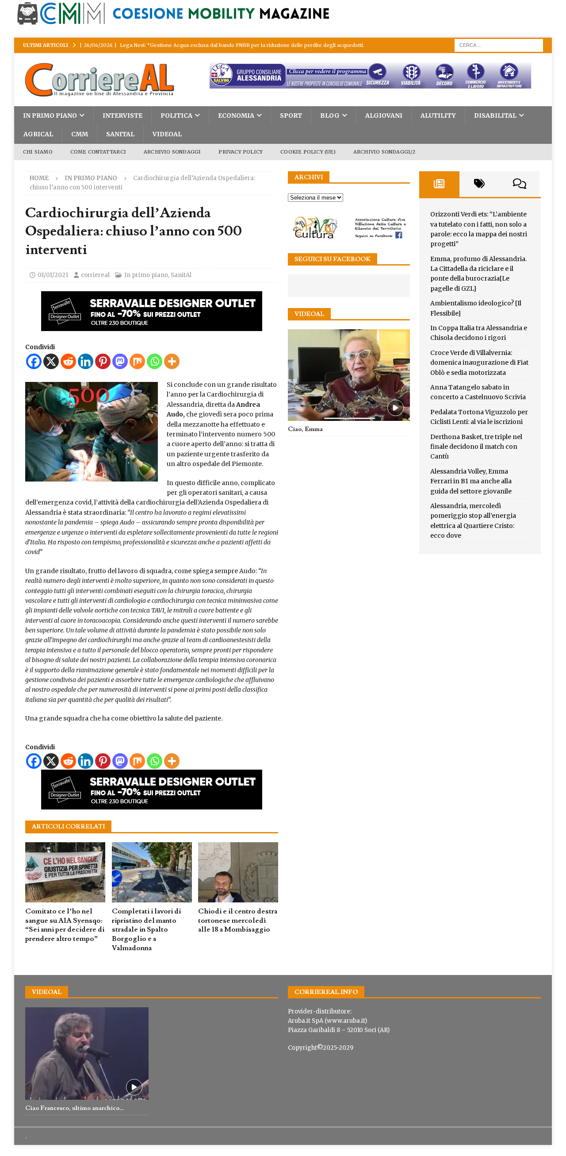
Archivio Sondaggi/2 (384, 152)
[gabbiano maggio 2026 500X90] (151, 326)
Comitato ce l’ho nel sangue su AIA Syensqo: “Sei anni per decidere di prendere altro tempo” (64, 925)
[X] (51, 361)
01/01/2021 (53, 275)
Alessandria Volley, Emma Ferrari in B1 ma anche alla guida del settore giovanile (471, 481)
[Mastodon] (120, 361)
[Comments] (519, 184)
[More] (172, 361)
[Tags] (479, 184)
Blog (330, 115)
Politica (176, 115)
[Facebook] (34, 361)
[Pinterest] (103, 361)
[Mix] (137, 361)
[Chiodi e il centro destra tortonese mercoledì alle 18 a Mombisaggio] (238, 872)
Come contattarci (98, 152)
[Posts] (439, 184)
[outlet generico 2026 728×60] (359, 84)
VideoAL (167, 134)
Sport (291, 115)
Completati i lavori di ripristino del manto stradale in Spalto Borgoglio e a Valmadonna (146, 929)
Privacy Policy (240, 152)
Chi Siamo (38, 152)
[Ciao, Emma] (348, 375)
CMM (79, 134)
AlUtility (438, 115)
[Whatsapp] (154, 361)
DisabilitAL (495, 115)
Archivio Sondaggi (172, 152)
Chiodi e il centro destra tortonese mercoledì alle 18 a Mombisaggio (237, 920)
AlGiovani (383, 115)
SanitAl (120, 134)
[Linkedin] (85, 361)
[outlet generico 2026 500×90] (151, 805)
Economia (236, 115)
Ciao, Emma (305, 429)
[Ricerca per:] (499, 45)
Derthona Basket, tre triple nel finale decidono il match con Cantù (476, 447)
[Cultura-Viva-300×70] (348, 237)
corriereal (95, 275)
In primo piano (50, 115)
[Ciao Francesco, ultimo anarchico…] (87, 1053)
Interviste (122, 115)
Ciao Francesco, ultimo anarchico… (74, 1108)
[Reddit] (68, 361)
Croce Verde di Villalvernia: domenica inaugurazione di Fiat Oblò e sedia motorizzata (479, 363)
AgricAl (38, 134)
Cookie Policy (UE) (308, 152)
